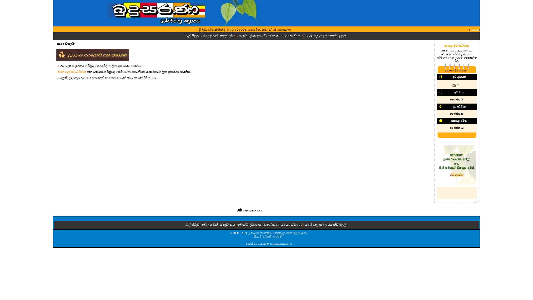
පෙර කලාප (313, 36)
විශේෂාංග (271, 36)
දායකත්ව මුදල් (335, 36)
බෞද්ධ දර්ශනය (249, 36)
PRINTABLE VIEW (251, 211)
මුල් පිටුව (193, 36)
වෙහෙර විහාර (292, 36)
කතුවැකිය (227, 36)
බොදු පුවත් (209, 36)
